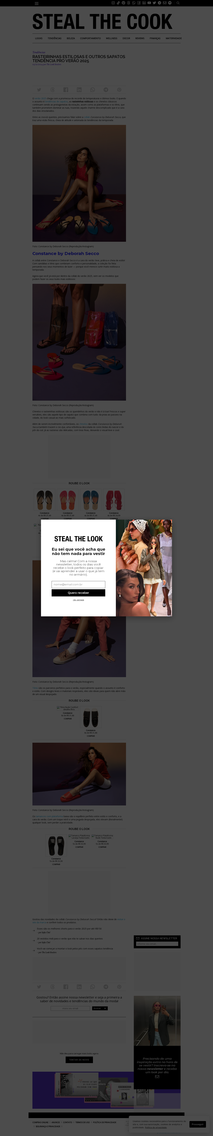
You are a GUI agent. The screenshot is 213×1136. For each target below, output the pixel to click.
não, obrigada (78, 600)
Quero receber (78, 593)
